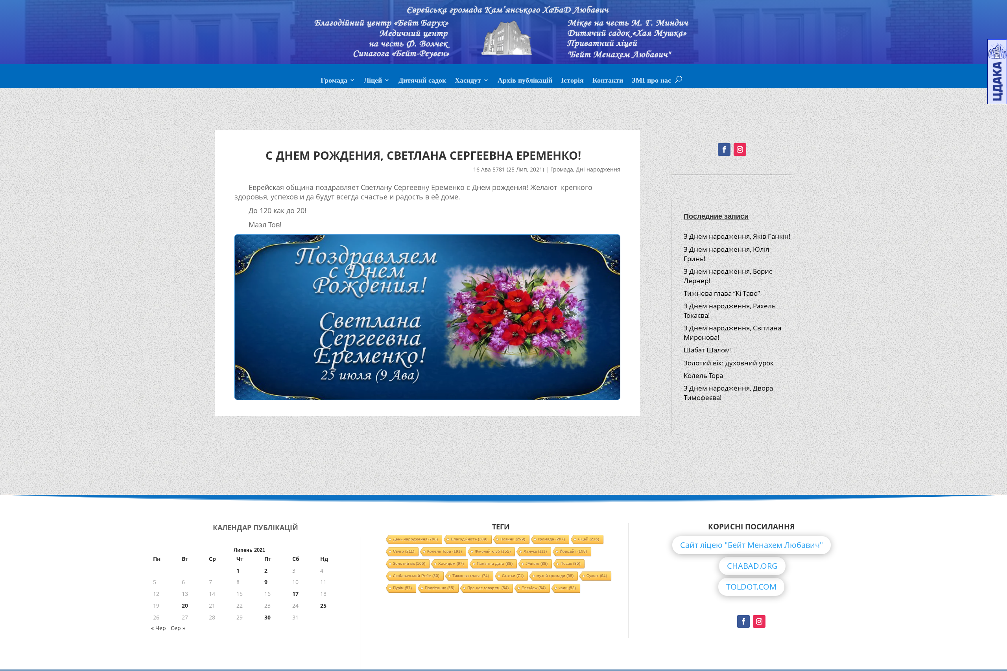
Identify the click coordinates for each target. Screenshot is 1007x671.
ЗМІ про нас (651, 81)
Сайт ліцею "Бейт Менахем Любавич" (751, 545)
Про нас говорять (488, 588)
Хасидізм (451, 563)
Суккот (596, 575)
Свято (403, 551)
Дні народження (598, 169)
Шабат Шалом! (708, 349)
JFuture (537, 563)
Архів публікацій (525, 81)
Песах (570, 563)
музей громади (555, 575)
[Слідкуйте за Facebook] (724, 149)
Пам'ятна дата (495, 563)
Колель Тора (703, 375)
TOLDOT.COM (751, 586)
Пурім (402, 588)
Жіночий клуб (493, 551)
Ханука (535, 551)
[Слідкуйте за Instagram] (740, 149)
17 (295, 593)
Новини (512, 539)
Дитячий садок (422, 81)
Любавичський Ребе (416, 575)
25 (323, 605)
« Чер (158, 628)
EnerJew (534, 588)
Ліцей (373, 81)
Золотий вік (409, 563)
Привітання (439, 588)
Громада (334, 81)
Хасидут (468, 81)
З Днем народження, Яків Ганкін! (737, 236)
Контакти (607, 81)
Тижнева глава (470, 575)
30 (267, 617)
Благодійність (469, 539)
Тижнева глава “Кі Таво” (722, 293)
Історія (572, 81)
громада (551, 539)
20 (185, 605)
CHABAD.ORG (752, 565)
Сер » (178, 628)
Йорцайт (573, 551)
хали (567, 588)
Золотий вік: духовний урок (729, 362)
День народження (415, 539)
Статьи (513, 575)
